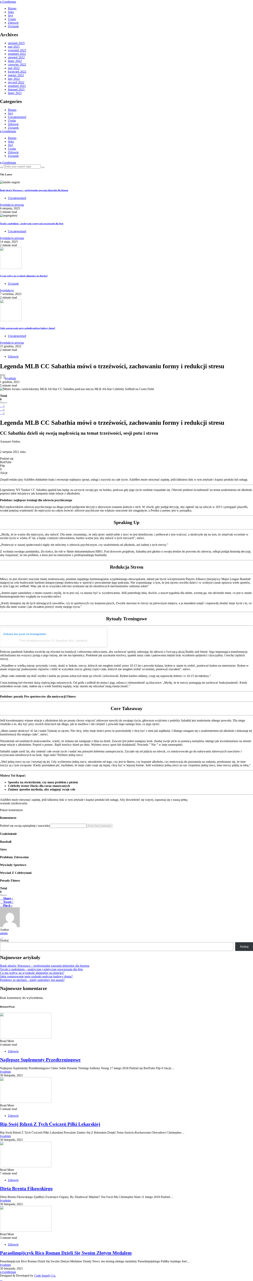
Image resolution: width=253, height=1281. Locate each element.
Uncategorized (17, 117)
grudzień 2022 (17, 53)
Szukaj (4, 940)
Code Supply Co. (45, 1275)
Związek (13, 26)
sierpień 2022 (16, 57)
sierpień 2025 (16, 43)
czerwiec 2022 (17, 64)
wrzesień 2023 (17, 50)
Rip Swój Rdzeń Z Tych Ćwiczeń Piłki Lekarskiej (50, 1124)
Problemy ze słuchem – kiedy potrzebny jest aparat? (32, 980)
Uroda (12, 19)
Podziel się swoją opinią (15, 825)
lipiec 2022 (15, 61)
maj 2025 (14, 46)
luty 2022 (14, 78)
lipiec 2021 (15, 93)
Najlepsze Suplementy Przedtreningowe (40, 1059)
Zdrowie (13, 22)
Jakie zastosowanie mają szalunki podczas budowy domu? (27, 328)
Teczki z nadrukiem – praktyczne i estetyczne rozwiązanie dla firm (31, 223)
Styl (10, 15)
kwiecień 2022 (17, 71)
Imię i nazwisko (40, 825)
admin (4, 933)
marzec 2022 (16, 75)
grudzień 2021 (17, 86)
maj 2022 (14, 68)
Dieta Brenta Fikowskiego (26, 1188)
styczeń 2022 (16, 82)
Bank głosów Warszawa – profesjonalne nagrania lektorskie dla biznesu (34, 190)
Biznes (12, 8)
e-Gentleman (8, 1)
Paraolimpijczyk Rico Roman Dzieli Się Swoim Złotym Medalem (66, 1252)
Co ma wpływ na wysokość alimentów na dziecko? (24, 276)
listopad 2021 (16, 89)
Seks (11, 12)
